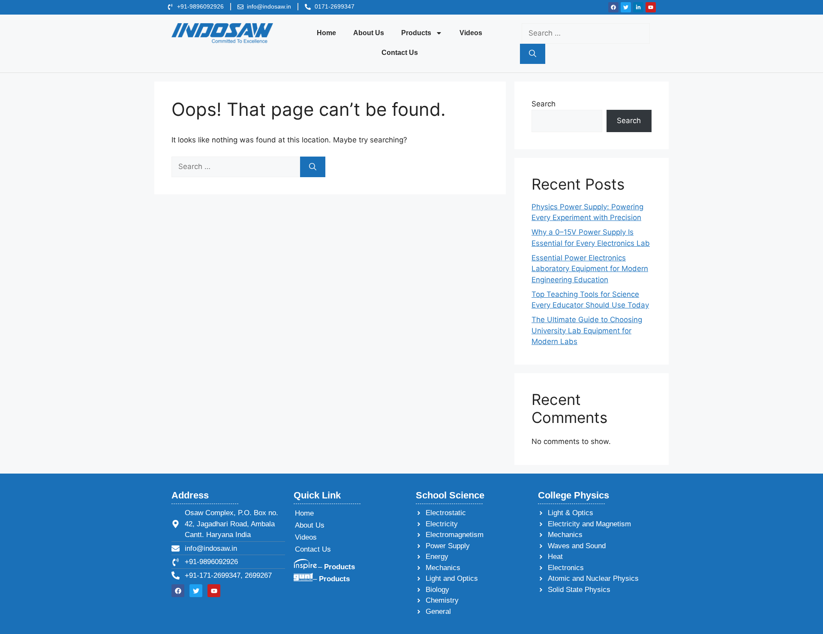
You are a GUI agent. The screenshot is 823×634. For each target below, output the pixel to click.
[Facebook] (613, 7)
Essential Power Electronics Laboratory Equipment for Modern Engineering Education (590, 269)
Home (326, 32)
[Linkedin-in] (638, 7)
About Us (368, 32)
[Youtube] (651, 7)
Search (544, 104)
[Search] (532, 54)
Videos (471, 32)
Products (416, 32)
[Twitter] (626, 7)
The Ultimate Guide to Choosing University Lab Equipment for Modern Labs (587, 330)
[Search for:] (586, 33)
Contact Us (399, 52)
